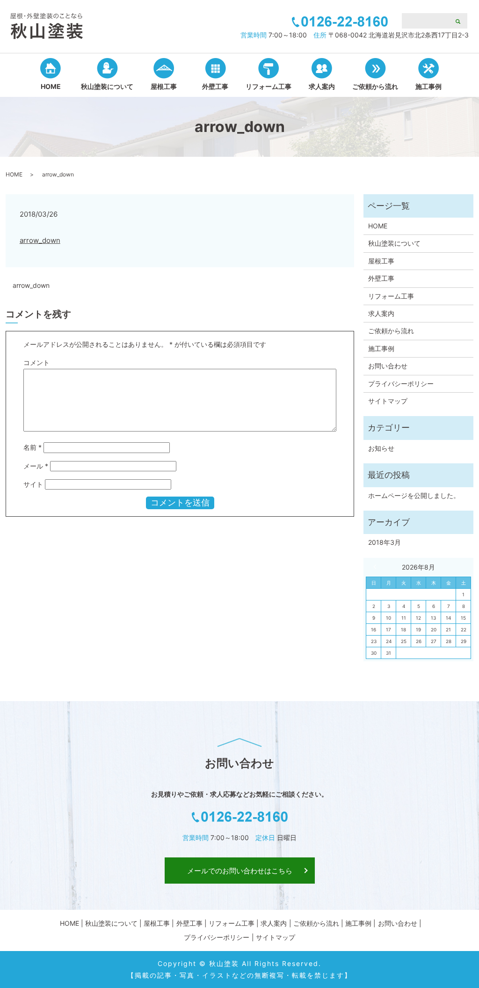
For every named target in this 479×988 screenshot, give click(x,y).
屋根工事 (164, 86)
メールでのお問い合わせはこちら (239, 870)
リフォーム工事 (268, 86)
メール (35, 466)
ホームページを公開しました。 (414, 495)
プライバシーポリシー (401, 384)
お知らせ (381, 448)
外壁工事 (215, 86)
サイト (33, 484)
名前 (32, 447)
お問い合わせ (387, 366)
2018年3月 (384, 542)
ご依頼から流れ (375, 86)
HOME (51, 86)
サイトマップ (387, 401)
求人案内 (322, 86)
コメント (36, 362)
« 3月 (377, 567)
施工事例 (428, 86)
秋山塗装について (107, 86)
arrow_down (40, 240)
